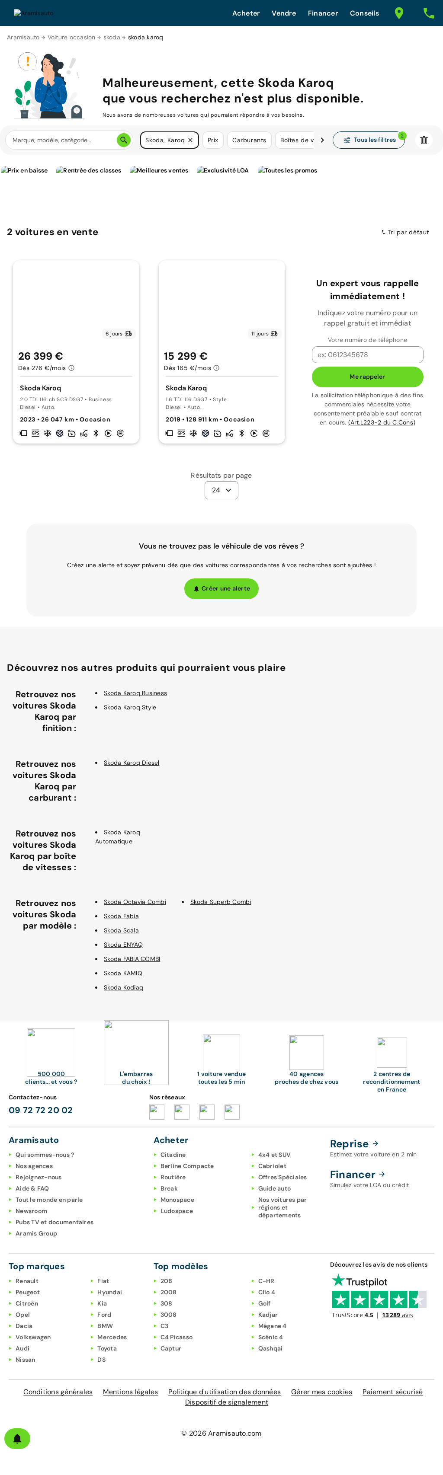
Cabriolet (272, 1166)
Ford (104, 1315)
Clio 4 (267, 1292)
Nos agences (34, 1166)
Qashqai (270, 1348)
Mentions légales (130, 1391)
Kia (102, 1303)
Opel (23, 1315)
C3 (165, 1326)
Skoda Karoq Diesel (132, 762)
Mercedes (112, 1337)
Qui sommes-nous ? (45, 1155)
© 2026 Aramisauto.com (221, 1433)
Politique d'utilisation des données (224, 1391)
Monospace (177, 1200)
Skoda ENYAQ (123, 944)
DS (101, 1359)
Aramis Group (36, 1233)
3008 (169, 1315)
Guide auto (274, 1188)
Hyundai (109, 1292)
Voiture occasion (72, 37)
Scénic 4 (270, 1337)
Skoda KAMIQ (123, 973)
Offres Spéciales (282, 1177)
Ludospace (177, 1211)
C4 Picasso (177, 1337)
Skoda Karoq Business (135, 693)
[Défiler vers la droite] (322, 140)
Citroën (27, 1303)
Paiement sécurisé (393, 1391)
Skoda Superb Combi (220, 902)
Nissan (25, 1359)
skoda (111, 37)
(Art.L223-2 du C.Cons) (382, 422)
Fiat (103, 1281)
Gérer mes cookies (321, 1391)
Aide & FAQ (32, 1188)
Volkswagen (33, 1337)
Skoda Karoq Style (130, 707)
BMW (105, 1326)
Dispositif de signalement (226, 1402)
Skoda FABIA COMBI (132, 959)
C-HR (266, 1281)
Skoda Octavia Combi (135, 902)
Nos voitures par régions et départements (282, 1207)
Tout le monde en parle (49, 1200)
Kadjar (268, 1315)
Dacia (24, 1326)
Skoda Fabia (121, 916)
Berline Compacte (187, 1166)
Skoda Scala (121, 930)
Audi (22, 1348)
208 (167, 1281)
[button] (190, 140)
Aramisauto (23, 37)
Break (169, 1188)
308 (167, 1303)
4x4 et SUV (274, 1155)
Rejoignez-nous (39, 1177)
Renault (27, 1281)
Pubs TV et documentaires (54, 1222)
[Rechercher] (124, 140)
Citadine (173, 1155)
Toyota (107, 1348)
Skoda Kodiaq (123, 987)
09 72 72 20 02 (41, 1110)
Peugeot (28, 1292)
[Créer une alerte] (17, 1438)
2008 (169, 1292)
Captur (171, 1348)
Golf (264, 1303)
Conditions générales (58, 1391)
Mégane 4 (272, 1326)
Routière (173, 1177)
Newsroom (31, 1211)
